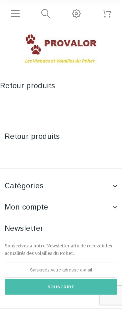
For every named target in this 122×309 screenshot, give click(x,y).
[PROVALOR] (61, 49)
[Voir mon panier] (106, 13)
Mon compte (26, 207)
